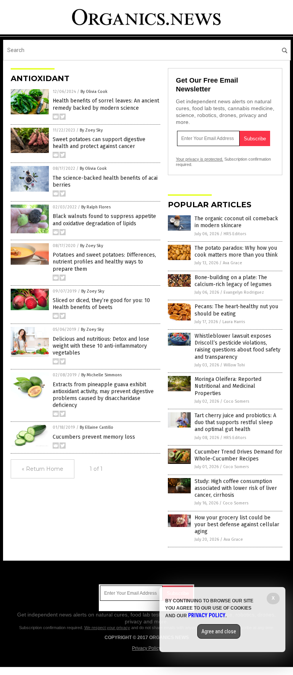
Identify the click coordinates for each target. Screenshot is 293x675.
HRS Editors (235, 233)
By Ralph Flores (96, 207)
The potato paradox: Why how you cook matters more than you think (236, 251)
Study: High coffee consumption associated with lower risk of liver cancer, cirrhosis (236, 488)
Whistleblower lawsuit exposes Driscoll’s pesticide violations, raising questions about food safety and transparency (237, 346)
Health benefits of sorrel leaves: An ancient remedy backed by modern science (106, 104)
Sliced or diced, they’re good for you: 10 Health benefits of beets (101, 304)
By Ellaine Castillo (96, 427)
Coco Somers (236, 401)
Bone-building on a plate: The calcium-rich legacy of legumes (233, 281)
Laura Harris (233, 321)
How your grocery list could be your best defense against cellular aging (237, 524)
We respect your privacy (107, 627)
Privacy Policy (146, 648)
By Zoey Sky (91, 130)
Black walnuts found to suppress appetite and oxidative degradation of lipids (104, 219)
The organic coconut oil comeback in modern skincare (236, 222)
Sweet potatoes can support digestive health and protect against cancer (99, 143)
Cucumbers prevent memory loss (94, 437)
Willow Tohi (234, 365)
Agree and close (218, 631)
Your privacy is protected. (199, 159)
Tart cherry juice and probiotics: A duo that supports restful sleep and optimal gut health (235, 422)
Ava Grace (232, 262)
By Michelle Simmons (101, 374)
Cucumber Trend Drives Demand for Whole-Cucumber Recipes (238, 455)
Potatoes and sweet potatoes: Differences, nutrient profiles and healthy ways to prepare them (104, 262)
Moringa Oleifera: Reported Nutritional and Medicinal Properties (228, 386)
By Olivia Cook (94, 91)
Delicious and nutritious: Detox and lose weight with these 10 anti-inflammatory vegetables (101, 346)
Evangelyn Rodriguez (244, 292)
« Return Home (42, 468)
